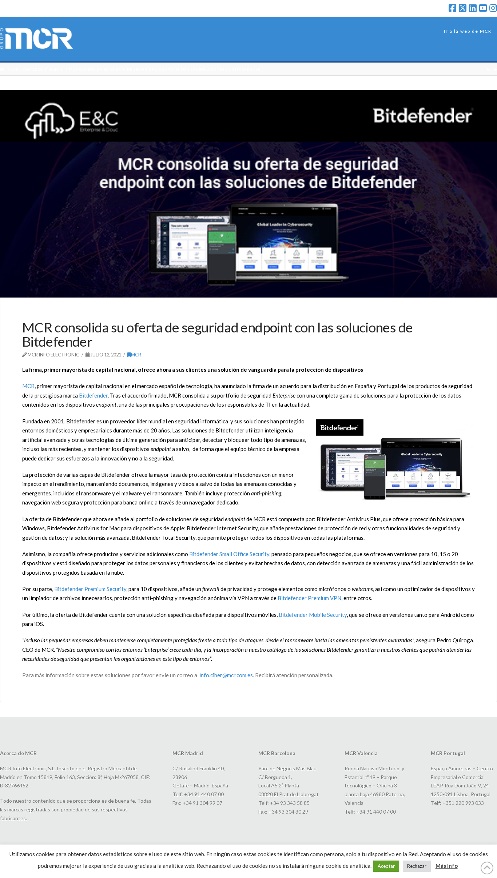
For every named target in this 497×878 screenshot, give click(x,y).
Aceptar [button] (386, 866)
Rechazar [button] (416, 866)
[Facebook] (452, 8)
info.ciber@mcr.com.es (226, 675)
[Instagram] (493, 8)
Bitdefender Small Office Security (229, 554)
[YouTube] (483, 8)
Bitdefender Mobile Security (313, 614)
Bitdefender (93, 395)
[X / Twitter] (462, 8)
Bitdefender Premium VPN (309, 598)
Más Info (447, 865)
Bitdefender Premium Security (90, 589)
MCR (136, 355)
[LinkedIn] (473, 8)
